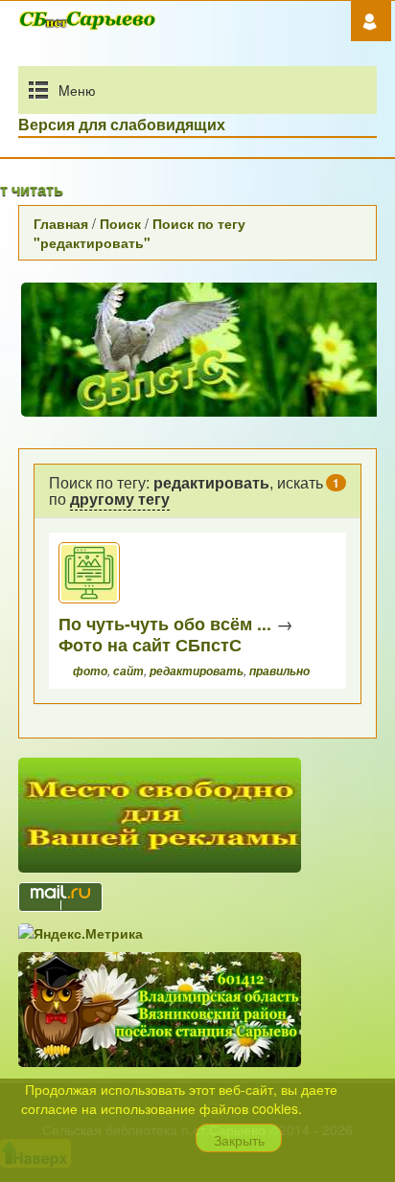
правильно (279, 671)
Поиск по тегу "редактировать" (139, 233)
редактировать (197, 671)
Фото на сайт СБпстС (150, 644)
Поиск (120, 223)
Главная (61, 223)
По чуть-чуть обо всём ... (164, 623)
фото (90, 671)
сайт (128, 671)
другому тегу (120, 499)
